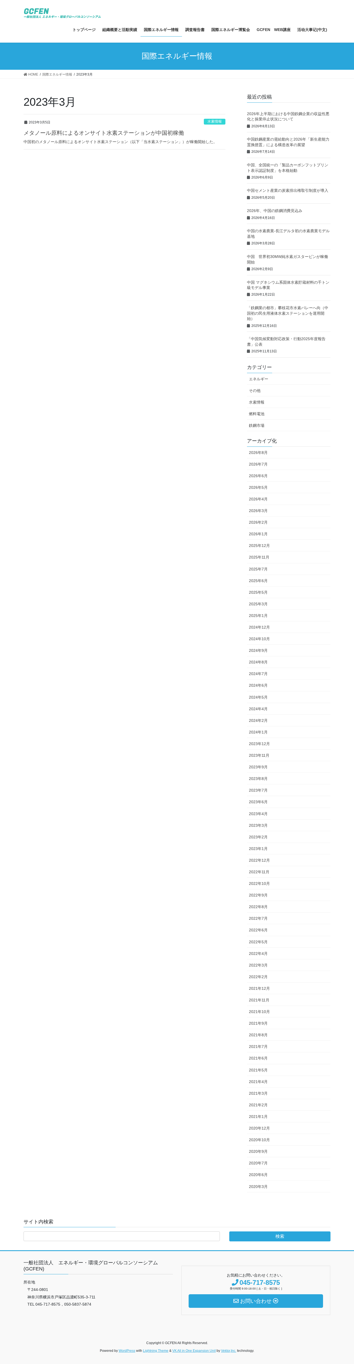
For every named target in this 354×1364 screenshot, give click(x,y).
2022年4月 (258, 953)
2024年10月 (259, 639)
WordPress (127, 1351)
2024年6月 (258, 685)
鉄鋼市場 (256, 425)
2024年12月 (259, 627)
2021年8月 (258, 1035)
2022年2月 (258, 977)
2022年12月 (259, 860)
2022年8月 (258, 907)
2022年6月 (258, 930)
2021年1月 (258, 1116)
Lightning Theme (155, 1351)
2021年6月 (258, 1058)
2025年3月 (258, 604)
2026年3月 (258, 510)
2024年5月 (258, 697)
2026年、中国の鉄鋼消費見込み (274, 210)
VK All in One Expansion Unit (194, 1351)
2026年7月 (258, 464)
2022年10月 (259, 883)
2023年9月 (258, 767)
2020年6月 (258, 1174)
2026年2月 (258, 522)
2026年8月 (258, 452)
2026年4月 (258, 499)
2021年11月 (259, 1000)
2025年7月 (258, 569)
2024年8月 (258, 662)
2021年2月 (258, 1105)
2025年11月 (259, 557)
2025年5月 (258, 592)
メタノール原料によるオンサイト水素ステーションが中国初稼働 (104, 133)
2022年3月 (258, 965)
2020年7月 (258, 1163)
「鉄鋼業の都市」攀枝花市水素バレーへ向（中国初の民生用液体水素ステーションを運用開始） (287, 313)
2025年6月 (258, 580)
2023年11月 (259, 755)
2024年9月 (258, 650)
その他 (255, 390)
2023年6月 (258, 802)
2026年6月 (258, 476)
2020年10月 (259, 1140)
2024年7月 (258, 673)
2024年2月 (258, 720)
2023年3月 (258, 825)
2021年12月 (259, 988)
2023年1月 (258, 848)
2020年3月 (258, 1186)
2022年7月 (258, 918)
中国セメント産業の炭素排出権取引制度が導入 (287, 190)
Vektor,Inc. (228, 1351)
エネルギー (258, 379)
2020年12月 (259, 1128)
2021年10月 (259, 1011)
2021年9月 (258, 1023)
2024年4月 (258, 709)
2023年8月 (258, 778)
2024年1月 (258, 732)
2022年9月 (258, 895)
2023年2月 (258, 837)
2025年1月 (258, 615)
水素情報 (214, 121)
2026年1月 (258, 534)
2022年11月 (259, 872)
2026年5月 (258, 487)
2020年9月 (258, 1151)
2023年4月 (258, 814)
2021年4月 (258, 1081)
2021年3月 (258, 1093)
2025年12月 (259, 545)
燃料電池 (256, 414)
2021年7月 (258, 1046)
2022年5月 (258, 942)
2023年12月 (259, 744)
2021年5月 (258, 1070)
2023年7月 (258, 790)
